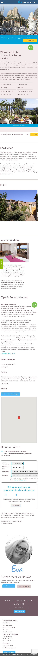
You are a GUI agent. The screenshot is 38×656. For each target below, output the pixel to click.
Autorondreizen (7, 625)
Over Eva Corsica (8, 632)
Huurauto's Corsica (8, 641)
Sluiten (35, 654)
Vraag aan (9, 586)
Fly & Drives (6, 623)
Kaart (27, 134)
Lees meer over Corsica (8, 353)
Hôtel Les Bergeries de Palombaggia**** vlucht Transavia (18, 454)
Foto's (9, 134)
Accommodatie (15, 134)
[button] (19, 418)
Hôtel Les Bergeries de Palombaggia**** (16, 451)
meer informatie (9, 652)
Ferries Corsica (7, 637)
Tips (21, 134)
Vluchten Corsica (8, 639)
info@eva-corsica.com (9, 648)
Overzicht (5, 630)
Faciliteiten (3, 134)
